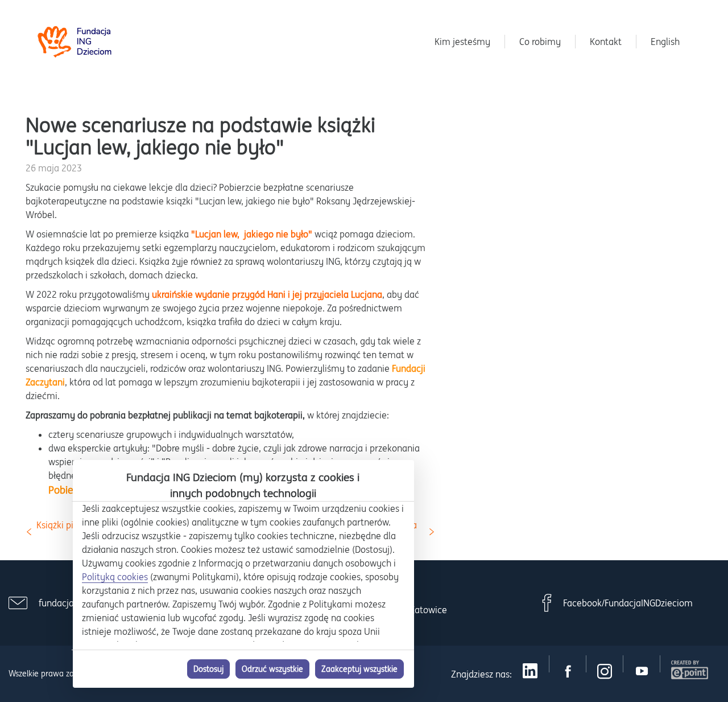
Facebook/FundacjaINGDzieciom (628, 603)
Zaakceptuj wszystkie (359, 669)
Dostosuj (208, 669)
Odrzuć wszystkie (272, 669)
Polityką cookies (115, 576)
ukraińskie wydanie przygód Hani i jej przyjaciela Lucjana (267, 294)
